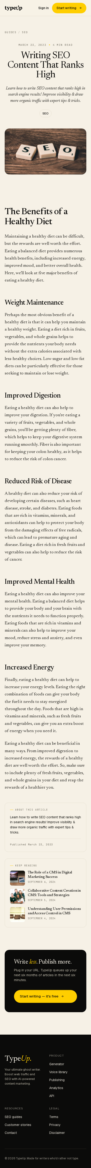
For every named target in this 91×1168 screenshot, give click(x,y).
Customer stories (18, 1125)
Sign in (43, 8)
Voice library (58, 1072)
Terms (53, 1117)
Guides (10, 32)
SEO (45, 113)
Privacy (55, 1125)
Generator (56, 1064)
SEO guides (13, 1117)
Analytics (56, 1088)
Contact (11, 1133)
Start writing (66, 8)
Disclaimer (57, 1133)
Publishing (57, 1080)
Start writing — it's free (39, 996)
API (51, 1096)
